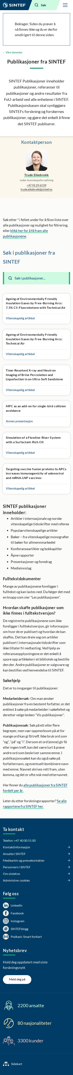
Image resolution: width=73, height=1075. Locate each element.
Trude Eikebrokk (36, 175)
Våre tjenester (14, 52)
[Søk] (10, 278)
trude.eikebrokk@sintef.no (36, 189)
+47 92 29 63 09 (36, 185)
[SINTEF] (14, 5)
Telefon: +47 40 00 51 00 (19, 840)
